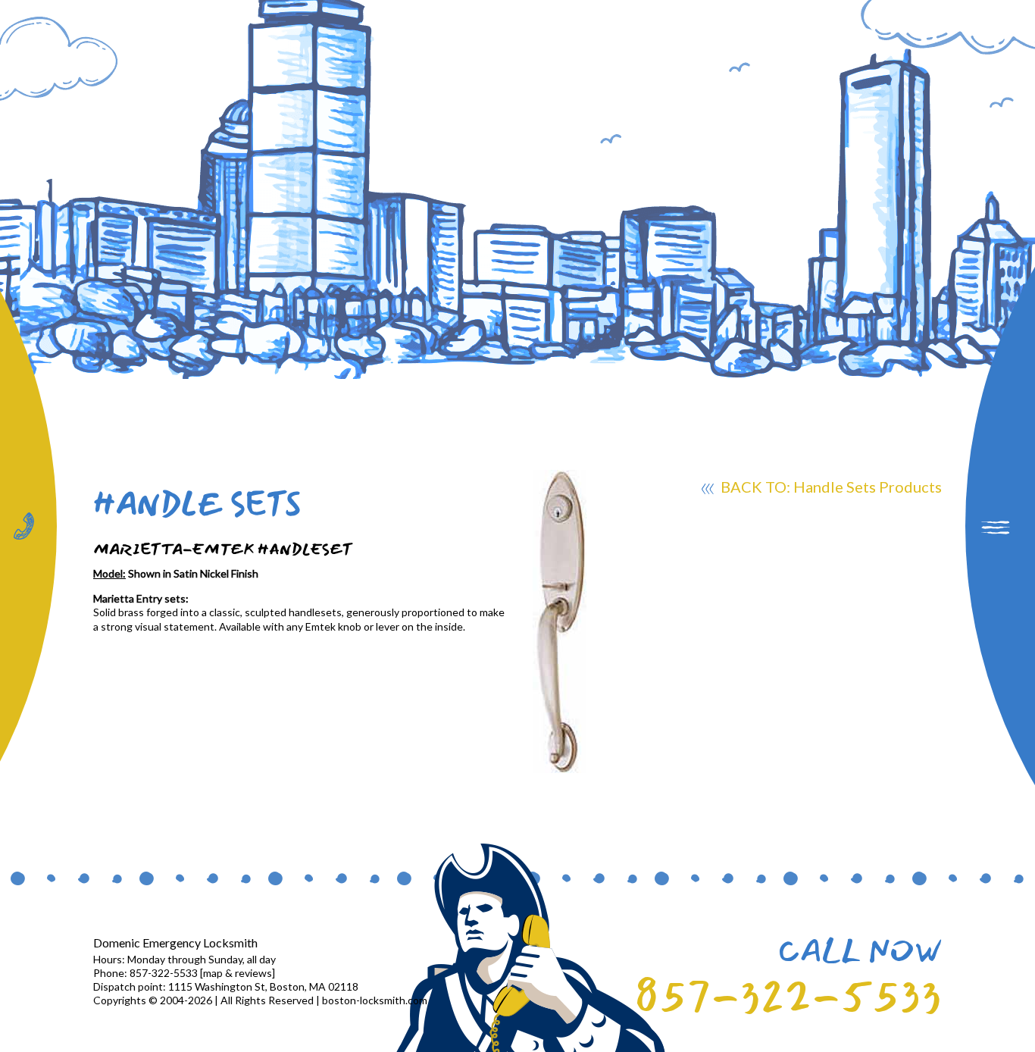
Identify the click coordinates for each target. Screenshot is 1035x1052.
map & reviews (237, 972)
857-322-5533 (788, 997)
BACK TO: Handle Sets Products (830, 486)
